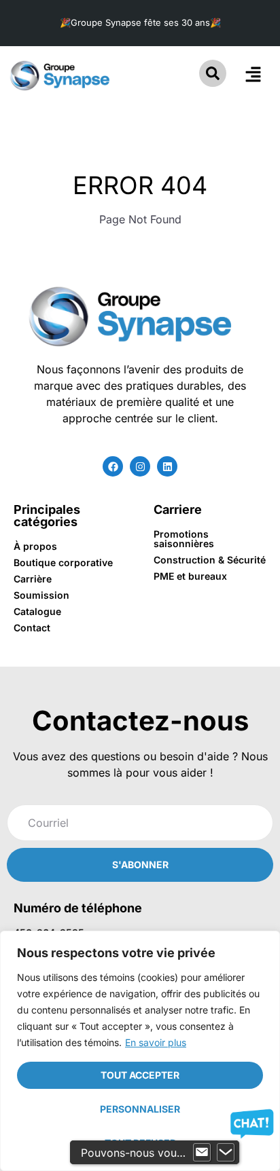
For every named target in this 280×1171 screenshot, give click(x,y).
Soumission (41, 595)
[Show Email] (202, 1152)
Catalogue (37, 611)
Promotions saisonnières (184, 538)
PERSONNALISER (140, 1109)
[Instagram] (140, 466)
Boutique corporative (63, 562)
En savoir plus (155, 1042)
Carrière (33, 578)
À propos (35, 546)
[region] (140, 1051)
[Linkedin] (167, 466)
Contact (32, 627)
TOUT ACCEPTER (140, 1075)
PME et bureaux (190, 576)
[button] (253, 75)
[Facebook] (113, 466)
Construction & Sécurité (210, 559)
